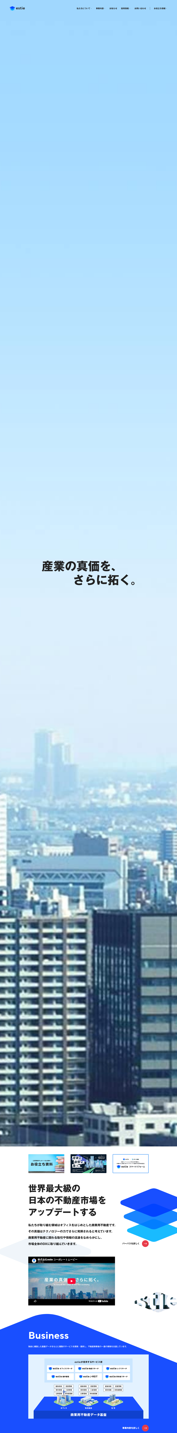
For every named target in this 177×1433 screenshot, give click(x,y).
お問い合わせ (140, 8)
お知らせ (113, 8)
